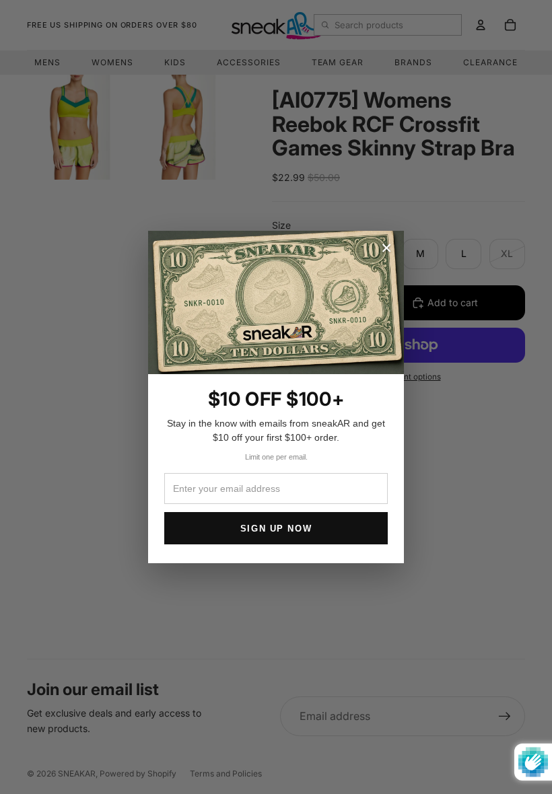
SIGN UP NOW (276, 529)
